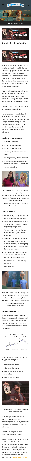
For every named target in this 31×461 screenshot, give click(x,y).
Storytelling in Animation (14, 43)
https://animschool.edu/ (20, 457)
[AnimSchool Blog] (15, 5)
